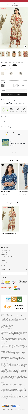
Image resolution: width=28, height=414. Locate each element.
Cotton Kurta (13, 315)
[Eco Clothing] (15, 4)
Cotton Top (24, 319)
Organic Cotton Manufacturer (17, 319)
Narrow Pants (3, 317)
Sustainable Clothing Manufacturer (12, 320)
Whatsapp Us (4, 254)
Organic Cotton (3, 320)
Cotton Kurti (5, 319)
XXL (19, 85)
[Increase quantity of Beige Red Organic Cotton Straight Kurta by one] (25, 90)
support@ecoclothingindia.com (8, 256)
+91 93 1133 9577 (5, 252)
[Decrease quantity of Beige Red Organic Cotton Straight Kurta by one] (7, 90)
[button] (4, 69)
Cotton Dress (19, 317)
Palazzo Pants (8, 317)
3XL (23, 85)
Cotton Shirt (10, 319)
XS (2, 85)
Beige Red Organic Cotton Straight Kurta (9, 233)
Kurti (2, 319)
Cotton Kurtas (3, 315)
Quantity (3, 90)
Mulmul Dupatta (18, 318)
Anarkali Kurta (18, 315)
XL (15, 85)
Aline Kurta (23, 315)
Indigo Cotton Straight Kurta (5, 191)
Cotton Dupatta (3, 318)
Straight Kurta (8, 315)
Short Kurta (23, 318)
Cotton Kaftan (24, 317)
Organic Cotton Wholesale (11, 318)
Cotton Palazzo (13, 317)
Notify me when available (14, 94)
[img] (18, 140)
